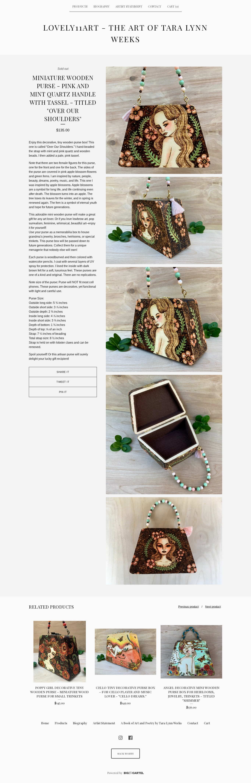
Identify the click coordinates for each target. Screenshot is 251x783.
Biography (102, 6)
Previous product (188, 606)
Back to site (125, 753)
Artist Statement (128, 6)
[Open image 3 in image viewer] (164, 319)
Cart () (173, 6)
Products (80, 6)
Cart (207, 723)
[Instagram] (121, 737)
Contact (154, 6)
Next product (213, 606)
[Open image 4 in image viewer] (164, 434)
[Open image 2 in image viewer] (164, 220)
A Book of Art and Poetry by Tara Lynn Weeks (151, 723)
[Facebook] (130, 737)
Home (45, 723)
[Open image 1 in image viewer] (164, 120)
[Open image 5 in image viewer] (164, 541)
